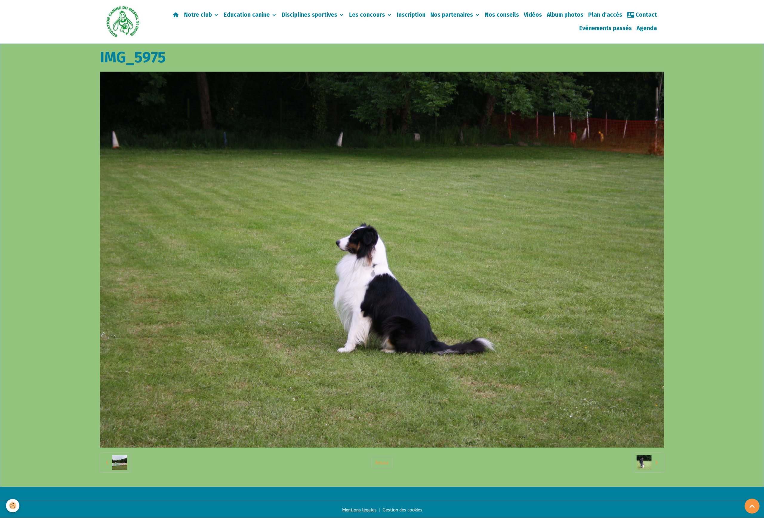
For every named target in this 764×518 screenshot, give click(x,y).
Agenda (647, 28)
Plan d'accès (605, 14)
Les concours (367, 14)
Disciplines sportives (310, 14)
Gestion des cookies (402, 510)
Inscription (411, 14)
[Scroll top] (752, 506)
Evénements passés (605, 28)
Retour (382, 462)
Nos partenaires (452, 14)
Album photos (565, 14)
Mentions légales (359, 510)
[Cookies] (12, 505)
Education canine (247, 14)
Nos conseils (502, 14)
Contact (645, 14)
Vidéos (533, 14)
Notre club (198, 14)
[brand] (123, 22)
